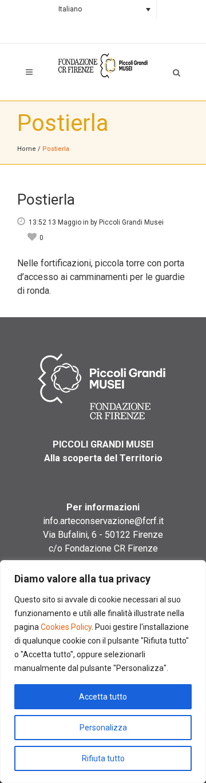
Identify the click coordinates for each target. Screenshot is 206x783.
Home (26, 149)
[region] (103, 671)
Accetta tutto (103, 696)
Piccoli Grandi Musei (131, 222)
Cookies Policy (66, 627)
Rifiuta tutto (103, 758)
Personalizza (103, 727)
